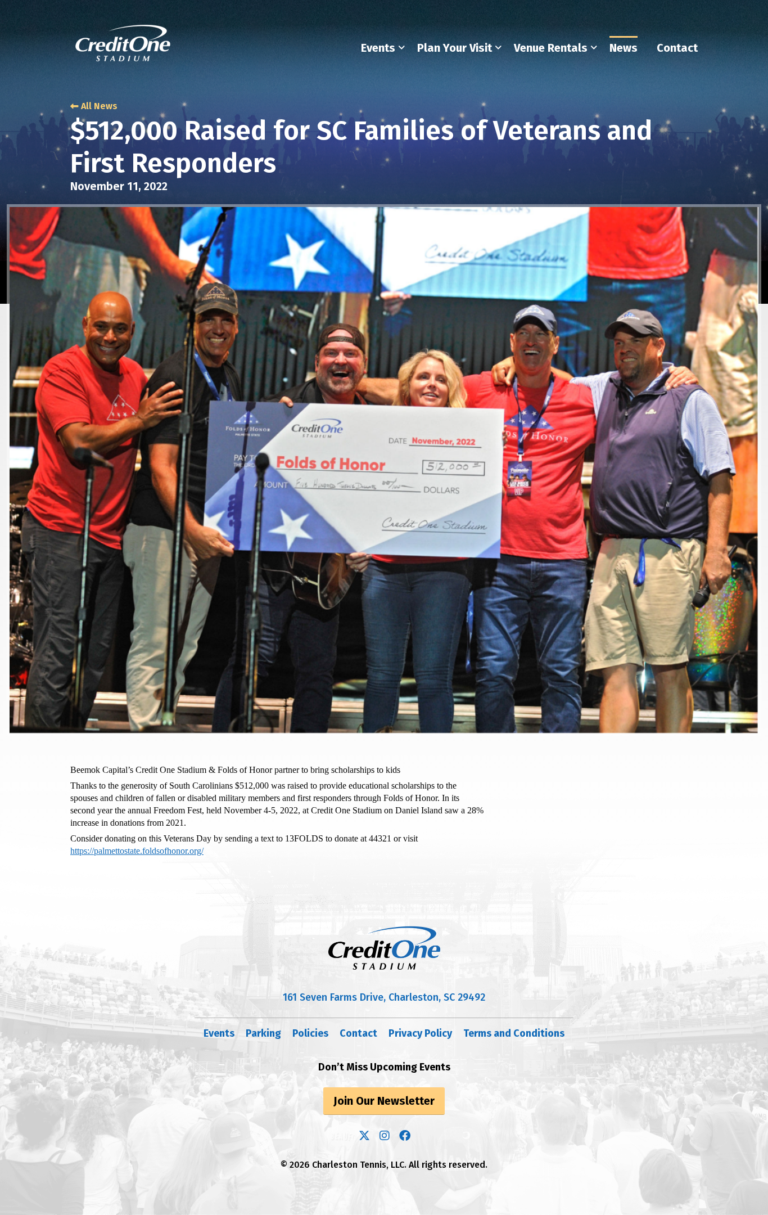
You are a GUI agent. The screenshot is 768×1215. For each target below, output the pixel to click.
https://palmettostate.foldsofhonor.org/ (137, 851)
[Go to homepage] (123, 43)
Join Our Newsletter (384, 1101)
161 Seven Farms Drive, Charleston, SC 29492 (384, 997)
